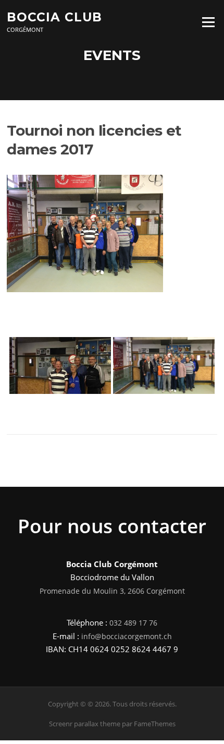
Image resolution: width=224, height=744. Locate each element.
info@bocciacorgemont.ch (126, 636)
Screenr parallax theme (84, 723)
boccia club (54, 16)
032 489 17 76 (133, 623)
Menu (208, 22)
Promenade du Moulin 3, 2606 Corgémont (112, 591)
